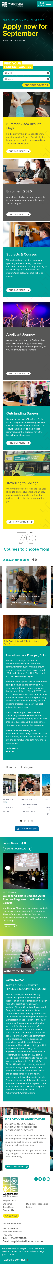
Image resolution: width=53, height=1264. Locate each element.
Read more (26, 885)
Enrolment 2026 (26, 190)
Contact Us (8, 1210)
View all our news (15, 848)
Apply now (11, 1215)
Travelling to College (26, 490)
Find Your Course (35, 85)
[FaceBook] (36, 1179)
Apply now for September (25, 30)
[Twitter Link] (40, 1179)
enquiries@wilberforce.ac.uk (23, 1241)
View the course (21, 602)
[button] (33, 559)
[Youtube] (48, 1179)
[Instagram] (44, 1179)
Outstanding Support (26, 415)
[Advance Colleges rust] (12, 5)
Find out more (15, 1166)
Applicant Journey (26, 341)
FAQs (29, 1207)
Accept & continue (15, 1259)
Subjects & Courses (26, 259)
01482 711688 (15, 1238)
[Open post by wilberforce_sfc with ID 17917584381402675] (15, 785)
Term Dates (8, 1207)
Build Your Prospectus (37, 1203)
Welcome (7, 1203)
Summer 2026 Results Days (26, 125)
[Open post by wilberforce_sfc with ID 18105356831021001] (38, 785)
